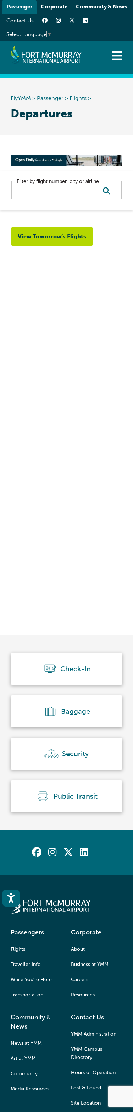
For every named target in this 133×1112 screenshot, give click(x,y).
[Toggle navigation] (117, 56)
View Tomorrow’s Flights (52, 236)
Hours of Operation (93, 1073)
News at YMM (26, 1043)
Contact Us (20, 20)
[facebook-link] (45, 21)
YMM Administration (93, 1034)
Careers (79, 980)
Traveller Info (26, 964)
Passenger (19, 7)
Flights (78, 98)
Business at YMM (90, 964)
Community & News (101, 7)
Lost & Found (86, 1088)
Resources (83, 995)
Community (24, 1074)
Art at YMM (23, 1058)
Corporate (54, 7)
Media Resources (30, 1089)
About (78, 949)
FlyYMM (21, 98)
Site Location (86, 1103)
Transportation (27, 995)
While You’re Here (31, 980)
